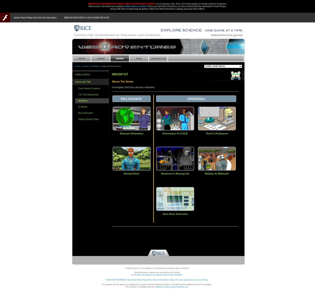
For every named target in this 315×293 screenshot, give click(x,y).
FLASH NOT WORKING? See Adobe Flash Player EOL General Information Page (140, 280)
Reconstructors (85, 113)
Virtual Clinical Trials (88, 119)
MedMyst (95, 66)
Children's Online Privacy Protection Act (171, 287)
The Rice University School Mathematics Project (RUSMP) (158, 275)
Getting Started (82, 74)
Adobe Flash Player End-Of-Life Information (35, 17)
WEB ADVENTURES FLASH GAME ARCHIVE (86, 17)
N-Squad (82, 107)
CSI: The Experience (88, 94)
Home (77, 66)
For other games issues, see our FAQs (192, 280)
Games (86, 66)
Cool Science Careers (89, 88)
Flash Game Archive (135, 6)
